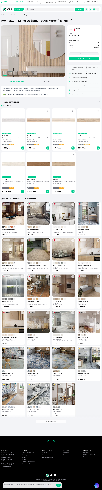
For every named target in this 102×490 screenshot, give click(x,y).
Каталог (44, 452)
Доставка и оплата (47, 457)
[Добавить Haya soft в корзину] (73, 148)
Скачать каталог (85, 54)
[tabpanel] (33, 91)
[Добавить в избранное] (22, 111)
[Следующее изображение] (62, 51)
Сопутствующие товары (28, 461)
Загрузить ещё (52, 421)
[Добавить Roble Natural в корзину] (47, 191)
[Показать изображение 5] (25, 73)
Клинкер (24, 457)
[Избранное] (94, 9)
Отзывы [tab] (47, 81)
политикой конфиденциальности (37, 486)
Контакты (65, 455)
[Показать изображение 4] (20, 73)
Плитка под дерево (93, 50)
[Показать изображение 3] (15, 73)
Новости (44, 455)
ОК (58, 485)
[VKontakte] (53, 441)
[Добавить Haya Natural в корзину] (47, 148)
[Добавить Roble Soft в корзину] (73, 191)
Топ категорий (26, 464)
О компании (66, 452)
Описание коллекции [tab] (16, 81)
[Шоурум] (86, 9)
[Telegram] (48, 441)
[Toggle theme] (97, 9)
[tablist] (31, 81)
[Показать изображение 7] (34, 73)
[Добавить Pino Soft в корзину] (22, 191)
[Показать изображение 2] (10, 73)
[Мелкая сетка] (100, 101)
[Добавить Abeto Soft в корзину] (22, 148)
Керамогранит (83, 50)
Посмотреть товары (84, 58)
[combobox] (51, 9)
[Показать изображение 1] (5, 73)
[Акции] (90, 9)
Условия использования (90, 457)
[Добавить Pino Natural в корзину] (98, 148)
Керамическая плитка (28, 452)
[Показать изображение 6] (29, 73)
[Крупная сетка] (97, 101)
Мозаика (24, 459)
